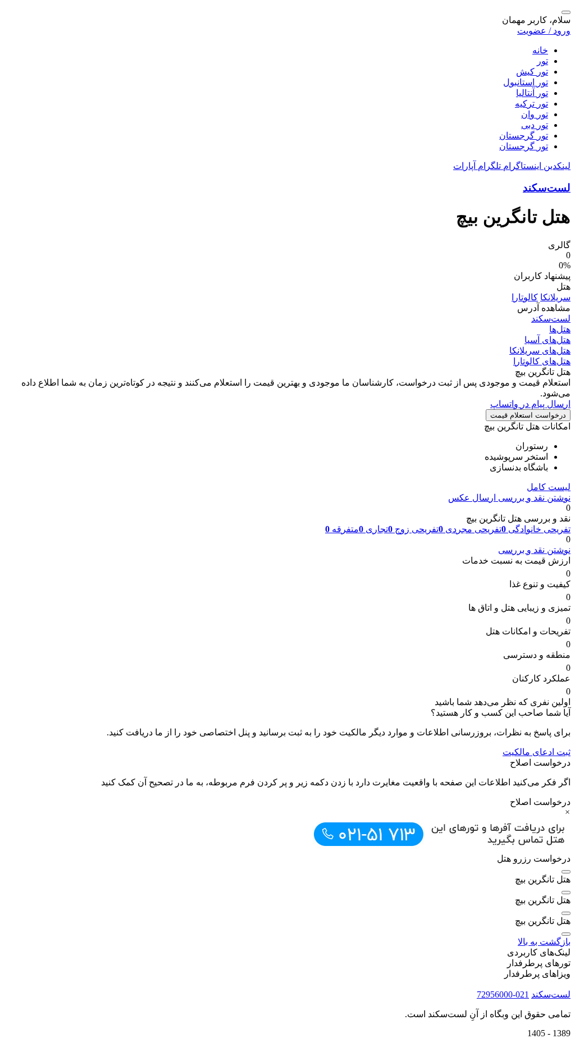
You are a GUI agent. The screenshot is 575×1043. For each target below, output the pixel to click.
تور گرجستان (523, 135)
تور (542, 61)
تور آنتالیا (532, 93)
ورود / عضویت (544, 30)
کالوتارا (525, 297)
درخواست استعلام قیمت (528, 415)
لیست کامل (549, 487)
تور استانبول (525, 82)
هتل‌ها (560, 329)
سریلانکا (555, 297)
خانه (540, 50)
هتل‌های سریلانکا (540, 350)
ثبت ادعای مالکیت (537, 752)
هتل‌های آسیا (547, 340)
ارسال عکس (472, 497)
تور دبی (534, 125)
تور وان (534, 114)
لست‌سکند (547, 188)
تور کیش (532, 71)
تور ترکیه (531, 103)
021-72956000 (503, 994)
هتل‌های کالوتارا (542, 361)
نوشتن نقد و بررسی (533, 497)
